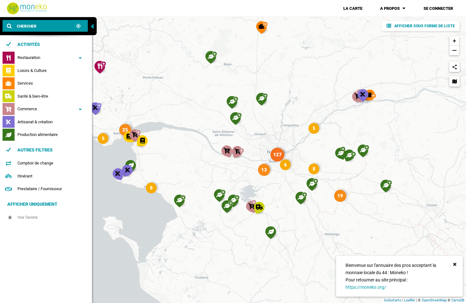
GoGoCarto (392, 300)
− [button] (454, 50)
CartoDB (457, 300)
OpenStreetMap (434, 300)
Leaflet (409, 300)
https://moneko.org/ (366, 287)
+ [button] (454, 40)
